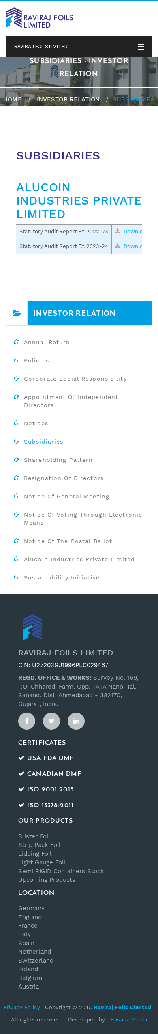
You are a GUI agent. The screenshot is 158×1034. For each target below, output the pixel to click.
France (28, 925)
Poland (28, 969)
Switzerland (35, 960)
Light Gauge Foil (42, 862)
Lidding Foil (35, 853)
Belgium (30, 978)
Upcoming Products (46, 879)
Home (12, 99)
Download (135, 231)
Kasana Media (129, 1020)
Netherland (34, 951)
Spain (26, 943)
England (30, 917)
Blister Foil (34, 836)
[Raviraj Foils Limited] (39, 17)
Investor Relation (68, 99)
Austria (28, 986)
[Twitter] (51, 721)
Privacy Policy (22, 1007)
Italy (24, 934)
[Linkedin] (76, 721)
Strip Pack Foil (39, 845)
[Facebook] (26, 721)
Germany (31, 908)
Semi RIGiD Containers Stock (61, 871)
